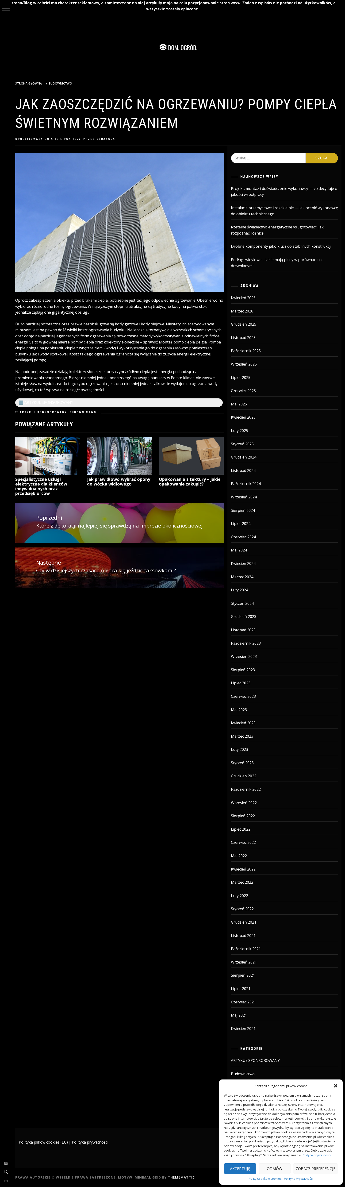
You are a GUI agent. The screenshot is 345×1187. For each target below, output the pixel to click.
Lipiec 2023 (240, 683)
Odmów (274, 1168)
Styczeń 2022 (242, 908)
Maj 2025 (239, 404)
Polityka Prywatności (298, 1178)
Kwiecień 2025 (243, 417)
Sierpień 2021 (243, 975)
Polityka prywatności (90, 1142)
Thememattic (181, 1177)
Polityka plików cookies (265, 1178)
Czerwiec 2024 (243, 537)
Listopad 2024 (243, 470)
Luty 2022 (239, 895)
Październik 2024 (246, 483)
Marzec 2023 (242, 736)
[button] (335, 1085)
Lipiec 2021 (240, 988)
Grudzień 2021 (243, 922)
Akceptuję (240, 1168)
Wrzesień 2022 (244, 802)
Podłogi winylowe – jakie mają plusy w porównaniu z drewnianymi (276, 262)
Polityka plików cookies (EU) (43, 1142)
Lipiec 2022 (240, 829)
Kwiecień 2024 (243, 563)
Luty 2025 (239, 430)
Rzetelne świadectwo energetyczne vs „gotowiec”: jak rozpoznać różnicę (277, 230)
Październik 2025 (246, 350)
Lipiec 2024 (240, 523)
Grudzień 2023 (243, 616)
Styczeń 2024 (242, 603)
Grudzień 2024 (243, 457)
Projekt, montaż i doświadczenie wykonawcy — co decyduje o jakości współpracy (284, 191)
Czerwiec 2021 (243, 1002)
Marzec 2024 (242, 576)
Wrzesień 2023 (244, 656)
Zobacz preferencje (315, 1168)
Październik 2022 (246, 789)
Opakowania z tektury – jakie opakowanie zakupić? (190, 481)
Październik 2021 (246, 948)
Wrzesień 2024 (244, 497)
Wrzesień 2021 (244, 962)
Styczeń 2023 (242, 762)
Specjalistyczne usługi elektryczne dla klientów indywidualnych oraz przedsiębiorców (41, 486)
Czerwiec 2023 (243, 696)
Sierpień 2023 (243, 669)
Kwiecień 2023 (243, 722)
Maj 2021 (239, 1015)
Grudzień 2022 (243, 775)
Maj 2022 (239, 855)
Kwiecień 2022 (243, 869)
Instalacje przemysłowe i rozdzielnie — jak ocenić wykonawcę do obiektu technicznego (284, 210)
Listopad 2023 (243, 629)
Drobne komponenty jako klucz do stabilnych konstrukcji (281, 246)
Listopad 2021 (243, 935)
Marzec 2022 (242, 882)
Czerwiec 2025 (243, 390)
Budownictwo (82, 412)
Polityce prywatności (316, 1155)
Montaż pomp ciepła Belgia (183, 342)
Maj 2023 (239, 709)
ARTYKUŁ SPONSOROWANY (43, 412)
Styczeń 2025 (242, 444)
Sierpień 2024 (243, 510)
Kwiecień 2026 (243, 297)
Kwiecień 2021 (243, 1028)
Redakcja (105, 139)
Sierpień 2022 (243, 815)
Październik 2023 (246, 643)
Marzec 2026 (242, 311)
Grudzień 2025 (243, 324)
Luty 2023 (239, 749)
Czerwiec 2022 (243, 842)
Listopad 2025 (243, 337)
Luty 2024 (239, 590)
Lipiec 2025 (240, 377)
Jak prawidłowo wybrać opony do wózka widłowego (118, 481)
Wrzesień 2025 (244, 364)
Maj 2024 (239, 550)
